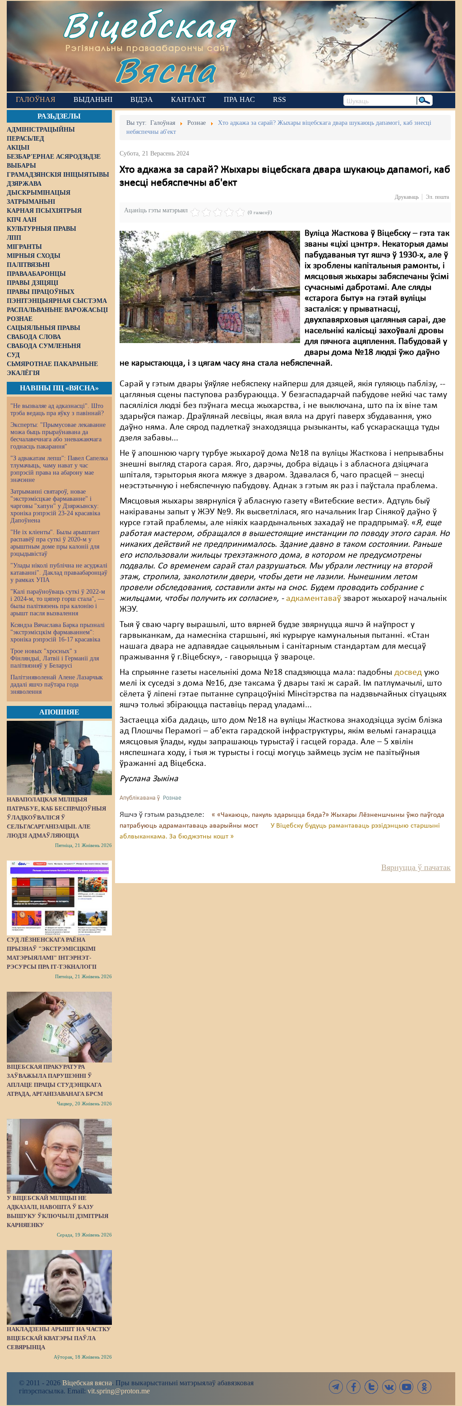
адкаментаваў (313, 598)
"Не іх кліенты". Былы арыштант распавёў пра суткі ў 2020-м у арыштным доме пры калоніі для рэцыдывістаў (55, 543)
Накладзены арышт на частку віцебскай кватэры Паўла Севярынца (59, 1338)
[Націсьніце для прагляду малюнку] (210, 286)
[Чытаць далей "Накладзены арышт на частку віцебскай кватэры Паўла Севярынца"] (59, 1287)
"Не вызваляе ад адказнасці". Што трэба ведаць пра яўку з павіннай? (57, 410)
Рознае (172, 798)
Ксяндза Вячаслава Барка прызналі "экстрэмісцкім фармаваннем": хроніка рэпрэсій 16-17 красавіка (57, 632)
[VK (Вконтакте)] (389, 1387)
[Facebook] (353, 1387)
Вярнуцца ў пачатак (416, 867)
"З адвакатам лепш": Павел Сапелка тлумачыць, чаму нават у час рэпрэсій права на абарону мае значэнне (59, 469)
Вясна (165, 69)
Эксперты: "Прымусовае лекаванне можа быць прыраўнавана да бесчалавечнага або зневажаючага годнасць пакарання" (58, 435)
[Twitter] (371, 1387)
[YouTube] (406, 1387)
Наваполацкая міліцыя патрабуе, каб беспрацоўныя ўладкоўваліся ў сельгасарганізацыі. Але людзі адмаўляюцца (56, 817)
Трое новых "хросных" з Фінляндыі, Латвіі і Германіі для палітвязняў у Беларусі (54, 658)
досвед (409, 672)
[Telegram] (336, 1387)
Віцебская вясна (87, 1383)
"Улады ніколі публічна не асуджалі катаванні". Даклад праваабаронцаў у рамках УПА (58, 572)
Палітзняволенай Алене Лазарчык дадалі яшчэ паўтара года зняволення (56, 684)
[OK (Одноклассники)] (424, 1387)
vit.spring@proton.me (119, 1391)
